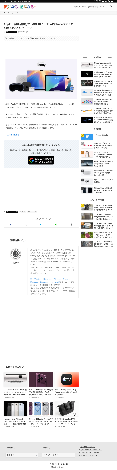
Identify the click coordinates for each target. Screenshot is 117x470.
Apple (24, 212)
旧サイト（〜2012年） (89, 455)
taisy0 (16, 263)
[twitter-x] (97, 1)
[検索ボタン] (110, 7)
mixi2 (57, 282)
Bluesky (66, 279)
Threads (57, 279)
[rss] (108, 1)
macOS (14, 32)
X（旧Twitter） (36, 279)
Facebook (48, 279)
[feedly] (105, 1)
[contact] (111, 1)
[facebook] (94, 1)
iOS (29, 212)
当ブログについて (87, 447)
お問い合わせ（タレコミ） (91, 450)
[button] (11, 224)
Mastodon (34, 282)
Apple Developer (14, 135)
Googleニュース (46, 282)
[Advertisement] (41, 50)
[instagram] (99, 1)
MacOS (34, 212)
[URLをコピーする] (71, 224)
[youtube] (102, 1)
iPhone (8, 32)
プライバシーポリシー (89, 453)
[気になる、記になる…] (20, 6)
